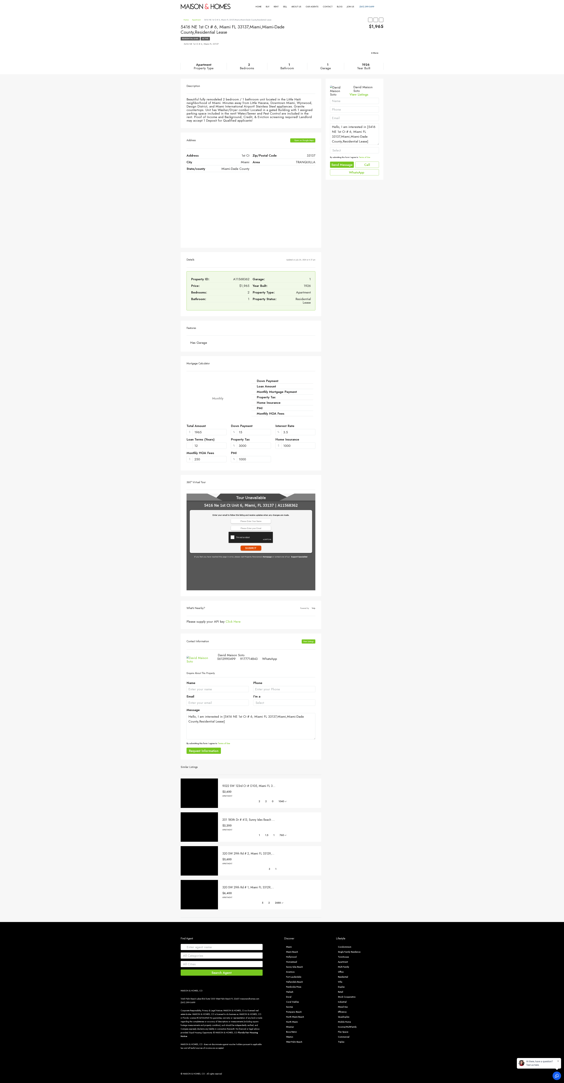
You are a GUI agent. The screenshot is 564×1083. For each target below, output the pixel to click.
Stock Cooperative (346, 996)
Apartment (196, 19)
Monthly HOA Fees (200, 453)
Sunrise (289, 1006)
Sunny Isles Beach (294, 966)
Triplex (341, 1041)
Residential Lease (190, 38)
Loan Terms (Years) (201, 440)
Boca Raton (291, 1031)
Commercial (343, 1036)
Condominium (344, 946)
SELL (285, 6)
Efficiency (342, 1011)
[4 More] (350, 56)
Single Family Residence (349, 951)
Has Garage (198, 342)
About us (296, 6)
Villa (340, 981)
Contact (328, 6)
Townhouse (343, 956)
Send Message (341, 164)
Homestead (291, 961)
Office (341, 971)
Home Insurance (287, 440)
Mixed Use (343, 1006)
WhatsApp (269, 658)
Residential (343, 976)
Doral (288, 996)
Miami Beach (292, 951)
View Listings (308, 641)
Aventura (290, 971)
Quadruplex (343, 1016)
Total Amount (196, 426)
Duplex (341, 986)
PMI (234, 453)
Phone (257, 683)
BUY (267, 6)
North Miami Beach (295, 1016)
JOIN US (350, 6)
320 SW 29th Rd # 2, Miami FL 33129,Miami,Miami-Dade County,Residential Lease (274, 853)
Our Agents (312, 6)
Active (205, 38)
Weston (289, 1036)
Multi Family (343, 966)
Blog (340, 6)
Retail (340, 991)
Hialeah (289, 991)
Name (191, 683)
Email (190, 697)
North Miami (292, 1021)
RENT (276, 6)
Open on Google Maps (304, 140)
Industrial (342, 1001)
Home (258, 6)
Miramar (290, 1026)
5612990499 (226, 658)
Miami (289, 946)
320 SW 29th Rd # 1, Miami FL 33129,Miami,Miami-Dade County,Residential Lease (274, 887)
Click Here (233, 621)
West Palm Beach (294, 1041)
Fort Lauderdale (293, 976)
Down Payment (241, 426)
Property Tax (240, 440)
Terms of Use (224, 743)
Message (193, 710)
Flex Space (343, 1031)
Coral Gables (292, 1001)
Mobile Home (344, 1021)
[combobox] (284, 703)
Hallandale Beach (294, 981)
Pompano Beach (294, 1011)
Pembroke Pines (293, 986)
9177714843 (249, 658)
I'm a (256, 697)
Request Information (204, 750)
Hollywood (291, 956)
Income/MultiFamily (347, 1026)
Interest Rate (284, 426)
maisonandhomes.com (249, 998)
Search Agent (222, 972)
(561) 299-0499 (366, 6)
